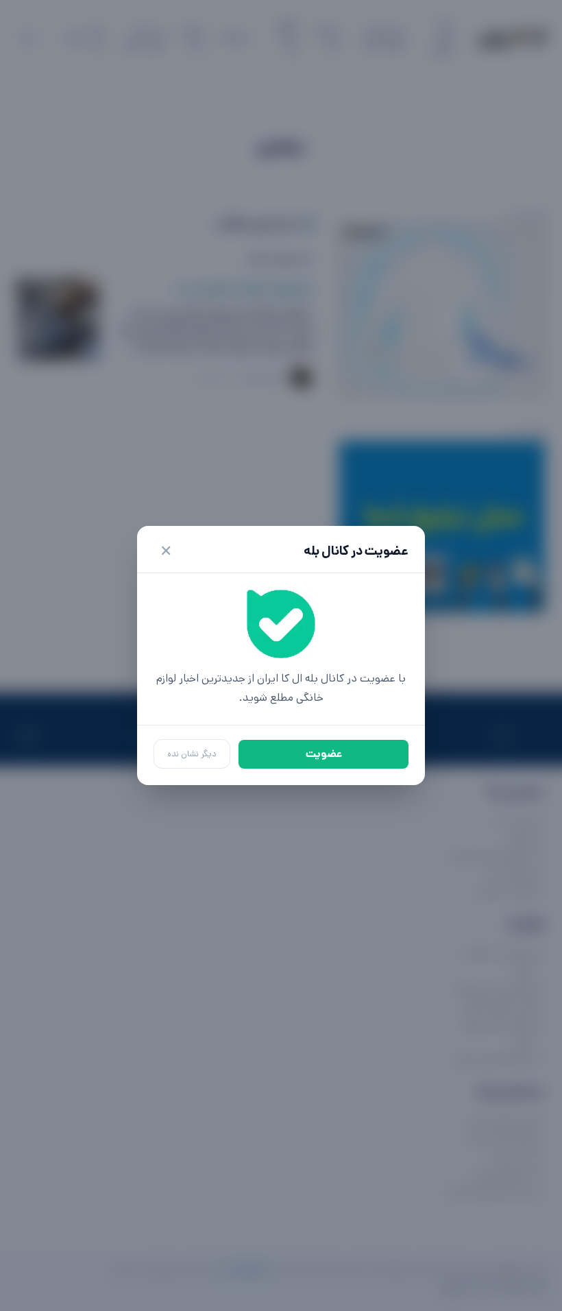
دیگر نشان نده (192, 753)
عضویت (324, 754)
